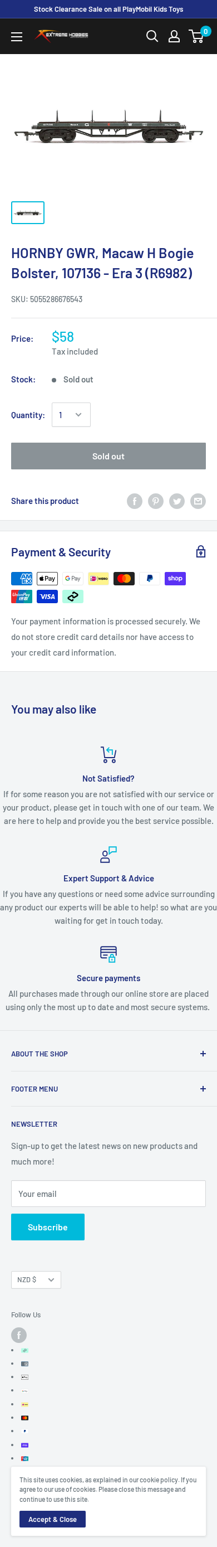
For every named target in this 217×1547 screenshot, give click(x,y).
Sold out (108, 455)
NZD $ (26, 1279)
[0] (197, 36)
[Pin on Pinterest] (156, 500)
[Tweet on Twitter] (177, 500)
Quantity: (28, 415)
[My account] (174, 36)
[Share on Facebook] (134, 500)
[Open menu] (16, 36)
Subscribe (48, 1226)
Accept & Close (52, 1519)
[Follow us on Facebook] (19, 1335)
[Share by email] (198, 500)
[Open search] (152, 36)
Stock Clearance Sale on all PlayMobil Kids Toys (108, 8)
